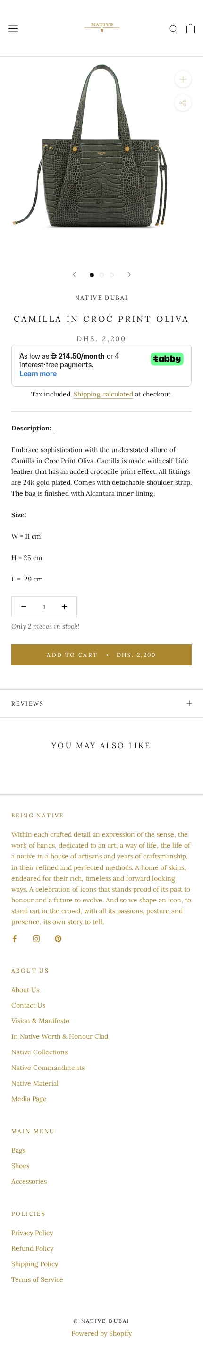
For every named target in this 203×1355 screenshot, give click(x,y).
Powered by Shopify (101, 1333)
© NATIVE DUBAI (101, 1321)
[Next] (129, 274)
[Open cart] (190, 28)
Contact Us (28, 1005)
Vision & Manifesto (40, 1021)
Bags (18, 1150)
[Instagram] (36, 938)
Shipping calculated (103, 394)
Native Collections (39, 1052)
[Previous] (74, 274)
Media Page (29, 1098)
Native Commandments (48, 1067)
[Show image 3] (112, 275)
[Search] (173, 29)
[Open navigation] (13, 28)
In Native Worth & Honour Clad (59, 1036)
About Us (25, 989)
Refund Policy (32, 1248)
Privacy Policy (32, 1233)
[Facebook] (14, 938)
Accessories (29, 1181)
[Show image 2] (102, 275)
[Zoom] (183, 79)
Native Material (35, 1083)
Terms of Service (37, 1279)
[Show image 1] (92, 275)
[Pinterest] (58, 938)
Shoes (20, 1165)
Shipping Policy (34, 1264)
